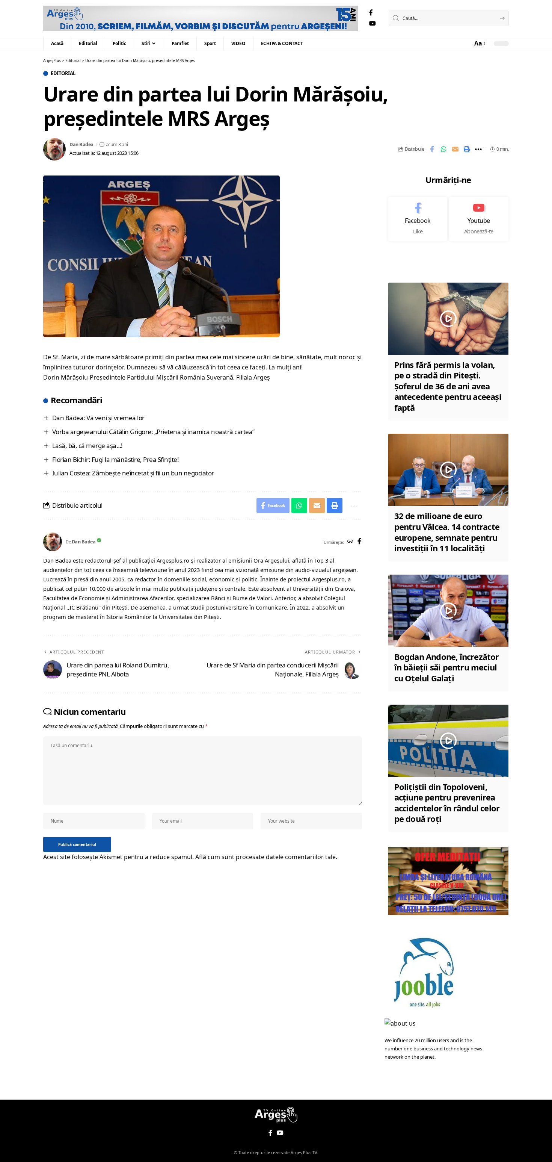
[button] (479, 43)
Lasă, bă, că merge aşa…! (87, 445)
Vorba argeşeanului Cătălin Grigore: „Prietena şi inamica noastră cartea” (153, 431)
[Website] (350, 541)
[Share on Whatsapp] (443, 149)
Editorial (63, 73)
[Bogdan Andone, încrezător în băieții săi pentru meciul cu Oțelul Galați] (448, 611)
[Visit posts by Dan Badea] (54, 149)
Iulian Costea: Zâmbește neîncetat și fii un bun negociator (133, 473)
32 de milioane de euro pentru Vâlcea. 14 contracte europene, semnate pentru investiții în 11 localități (446, 532)
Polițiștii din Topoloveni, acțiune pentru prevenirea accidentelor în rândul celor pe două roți (447, 803)
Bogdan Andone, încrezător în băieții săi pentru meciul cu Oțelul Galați (446, 667)
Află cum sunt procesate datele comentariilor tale (265, 857)
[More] (478, 149)
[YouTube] (372, 23)
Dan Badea (81, 144)
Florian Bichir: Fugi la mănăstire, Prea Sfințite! (115, 459)
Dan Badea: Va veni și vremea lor (98, 417)
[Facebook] (371, 13)
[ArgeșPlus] (200, 18)
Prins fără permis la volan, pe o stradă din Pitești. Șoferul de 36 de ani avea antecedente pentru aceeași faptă (447, 386)
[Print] (467, 149)
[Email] (455, 149)
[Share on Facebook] (432, 149)
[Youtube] (478, 219)
